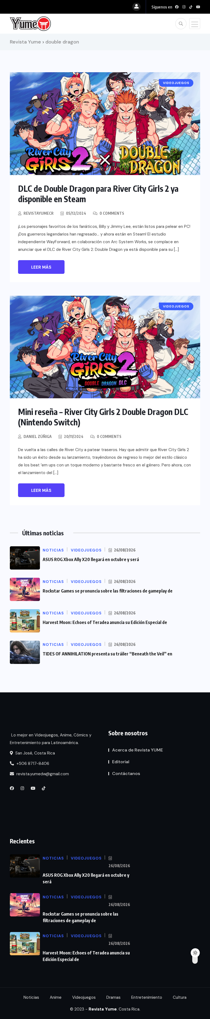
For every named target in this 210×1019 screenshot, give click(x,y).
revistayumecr (39, 213)
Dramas (113, 997)
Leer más (41, 267)
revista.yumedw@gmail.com (42, 774)
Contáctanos (126, 773)
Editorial (120, 762)
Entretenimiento (146, 997)
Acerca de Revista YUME (137, 750)
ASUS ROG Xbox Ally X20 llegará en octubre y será (91, 559)
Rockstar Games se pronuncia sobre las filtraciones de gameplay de (108, 591)
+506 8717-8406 (32, 763)
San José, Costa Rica (34, 753)
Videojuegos (84, 997)
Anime (56, 997)
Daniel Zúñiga (38, 436)
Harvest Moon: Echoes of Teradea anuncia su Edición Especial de (105, 622)
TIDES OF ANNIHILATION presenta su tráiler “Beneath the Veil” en (107, 654)
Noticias (31, 997)
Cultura (179, 997)
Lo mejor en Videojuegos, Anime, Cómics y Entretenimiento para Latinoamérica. (50, 738)
